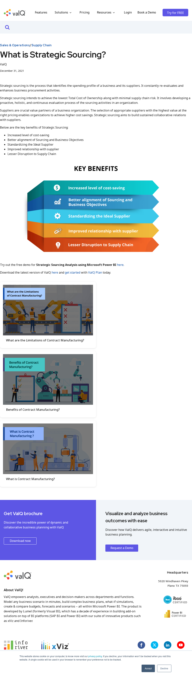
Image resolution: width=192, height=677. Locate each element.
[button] (63, 12)
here (120, 265)
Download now (20, 541)
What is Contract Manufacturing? (30, 479)
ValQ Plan (95, 272)
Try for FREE (175, 13)
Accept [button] (148, 668)
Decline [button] (164, 668)
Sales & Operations (15, 45)
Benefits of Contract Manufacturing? (33, 409)
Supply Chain (42, 45)
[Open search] (7, 27)
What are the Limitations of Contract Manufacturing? (45, 340)
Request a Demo (121, 548)
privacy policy (95, 656)
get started (72, 272)
